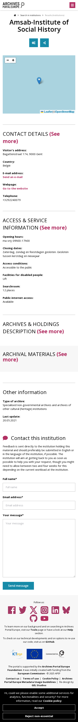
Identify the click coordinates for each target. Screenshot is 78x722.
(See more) (53, 227)
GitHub (50, 641)
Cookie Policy (50, 678)
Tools (33, 629)
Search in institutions (30, 15)
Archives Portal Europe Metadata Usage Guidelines (38, 680)
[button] (39, 80)
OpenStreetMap (64, 111)
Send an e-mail (12, 177)
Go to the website (15, 188)
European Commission (31, 673)
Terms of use (31, 678)
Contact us (12, 678)
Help (70, 629)
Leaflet (48, 111)
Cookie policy (52, 701)
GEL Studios (39, 685)
